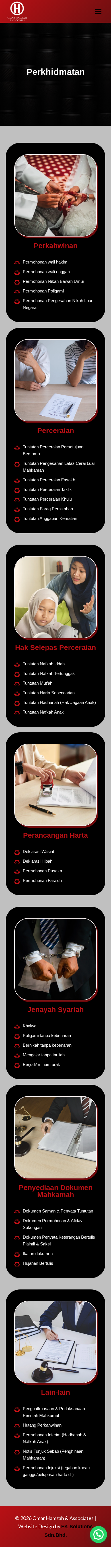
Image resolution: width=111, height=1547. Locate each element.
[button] (98, 1534)
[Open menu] (98, 11)
